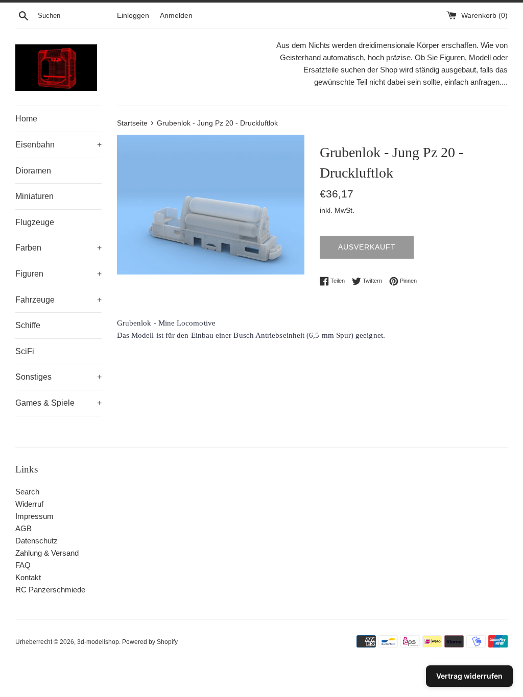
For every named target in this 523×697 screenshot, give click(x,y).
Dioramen (33, 170)
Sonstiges (58, 376)
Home (26, 118)
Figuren (58, 273)
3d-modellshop (98, 641)
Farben (58, 247)
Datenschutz (36, 540)
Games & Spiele (58, 403)
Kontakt (28, 577)
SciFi (24, 351)
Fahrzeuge (58, 299)
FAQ (23, 565)
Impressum (34, 516)
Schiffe (27, 325)
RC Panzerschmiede (50, 589)
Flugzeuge (34, 222)
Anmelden (176, 15)
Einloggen (133, 15)
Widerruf (29, 504)
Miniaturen (34, 196)
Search (27, 491)
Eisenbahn (58, 144)
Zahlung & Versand (47, 553)
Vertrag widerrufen (469, 675)
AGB (23, 528)
